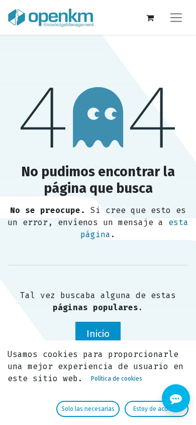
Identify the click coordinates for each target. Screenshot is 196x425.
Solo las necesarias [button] (88, 408)
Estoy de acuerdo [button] (156, 408)
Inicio (98, 333)
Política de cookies (116, 378)
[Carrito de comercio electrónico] (150, 18)
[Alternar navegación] (176, 17)
